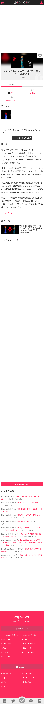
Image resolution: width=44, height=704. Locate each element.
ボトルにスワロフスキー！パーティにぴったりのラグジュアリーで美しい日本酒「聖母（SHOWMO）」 (30, 229)
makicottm (5, 555)
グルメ (12, 93)
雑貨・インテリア (29, 644)
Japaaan (22, 2)
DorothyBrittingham (9, 549)
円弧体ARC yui (23, 521)
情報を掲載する (21, 484)
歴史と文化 (6, 657)
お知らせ (5, 678)
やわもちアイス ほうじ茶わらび (29, 502)
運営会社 (5, 686)
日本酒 (32, 93)
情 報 (11, 85)
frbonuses (5, 496)
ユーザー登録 (27, 673)
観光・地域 (27, 648)
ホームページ (11, 100)
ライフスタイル (28, 652)
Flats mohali (6, 502)
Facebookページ (28, 678)
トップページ (6, 639)
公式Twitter (6, 682)
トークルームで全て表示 (22, 138)
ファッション (6, 644)
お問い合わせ (27, 682)
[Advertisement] (22, 28)
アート (25, 639)
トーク (32, 85)
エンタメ (5, 652)
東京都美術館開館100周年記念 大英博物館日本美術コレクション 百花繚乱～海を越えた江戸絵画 (21, 542)
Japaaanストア (7, 673)
